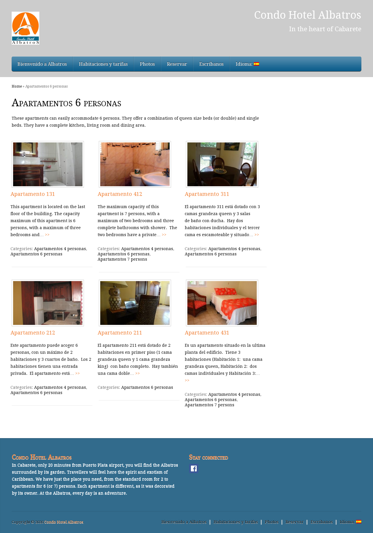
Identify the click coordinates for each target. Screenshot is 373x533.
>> (47, 234)
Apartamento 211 (120, 333)
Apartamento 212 (32, 333)
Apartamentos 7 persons (122, 259)
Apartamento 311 (207, 194)
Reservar (177, 64)
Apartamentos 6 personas (36, 254)
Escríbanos (211, 64)
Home (17, 86)
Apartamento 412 (120, 194)
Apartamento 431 (207, 333)
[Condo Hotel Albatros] (78, 28)
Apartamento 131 (32, 194)
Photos (147, 64)
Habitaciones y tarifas (103, 64)
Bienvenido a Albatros (42, 64)
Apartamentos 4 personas (60, 248)
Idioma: (245, 64)
